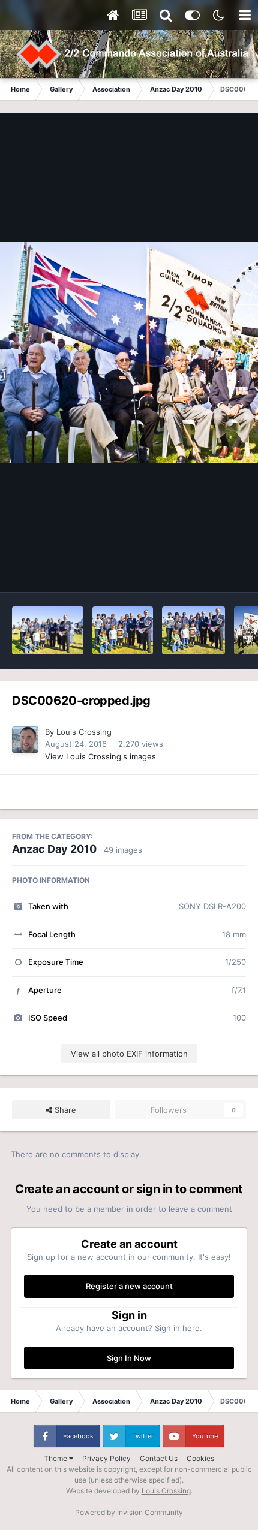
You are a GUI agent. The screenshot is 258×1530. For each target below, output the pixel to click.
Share (64, 1110)
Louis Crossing (84, 732)
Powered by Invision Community (129, 1512)
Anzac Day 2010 (54, 849)
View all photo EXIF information (129, 1053)
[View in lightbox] (129, 353)
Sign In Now (129, 1358)
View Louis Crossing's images (100, 756)
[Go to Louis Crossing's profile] (25, 739)
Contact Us (159, 1458)
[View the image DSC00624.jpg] (47, 630)
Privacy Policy (106, 1458)
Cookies (200, 1458)
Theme (56, 1458)
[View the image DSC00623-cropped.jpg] (122, 630)
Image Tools (208, 570)
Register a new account (129, 1286)
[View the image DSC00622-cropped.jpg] (193, 630)
